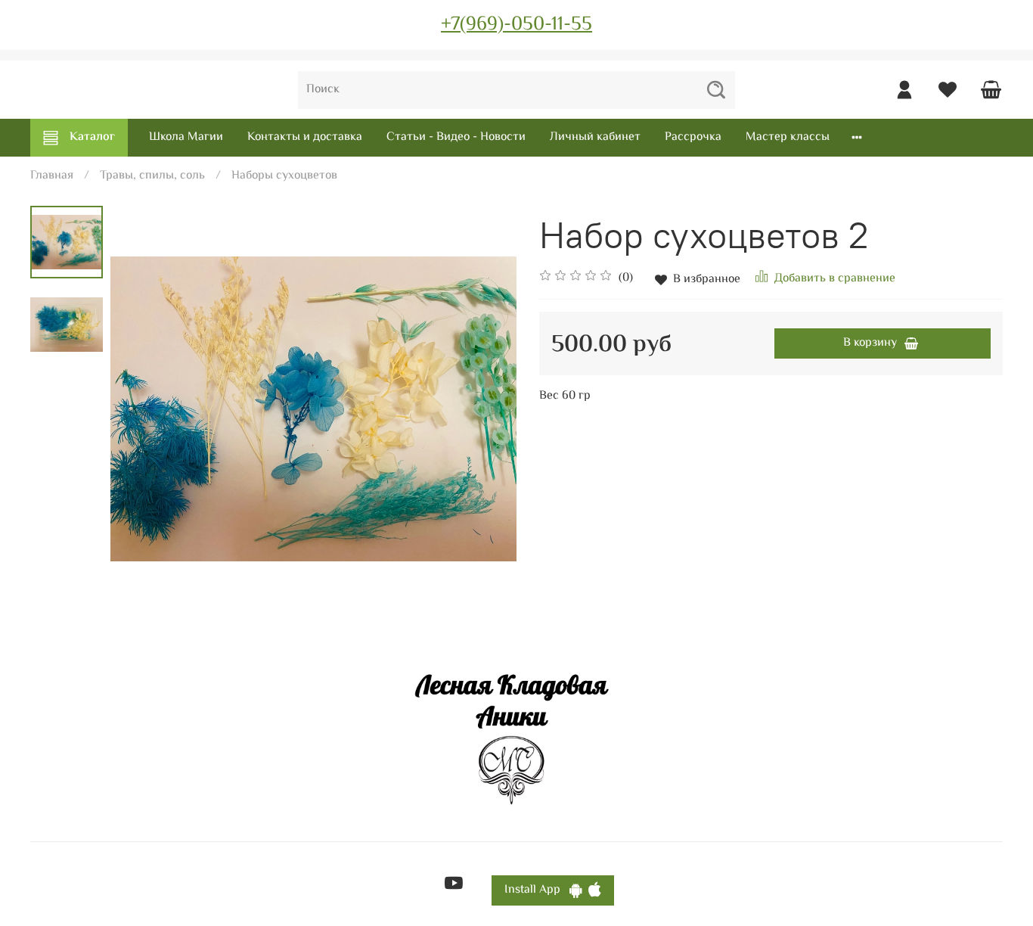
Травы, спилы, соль (152, 175)
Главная (51, 175)
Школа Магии (186, 137)
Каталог (92, 137)
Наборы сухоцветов (284, 175)
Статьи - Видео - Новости (456, 137)
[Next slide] (486, 409)
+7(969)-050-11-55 (516, 25)
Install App (536, 890)
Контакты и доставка (304, 137)
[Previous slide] (141, 409)
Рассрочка (693, 137)
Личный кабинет (595, 137)
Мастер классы (788, 137)
